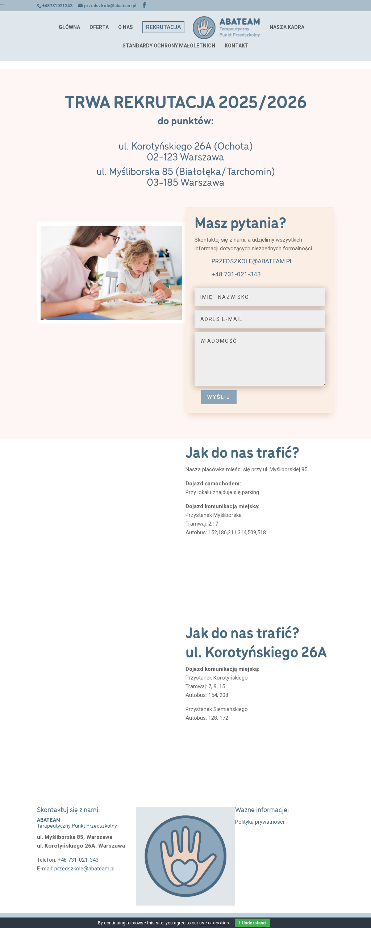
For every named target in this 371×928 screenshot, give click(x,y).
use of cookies (214, 922)
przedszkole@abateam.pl (252, 261)
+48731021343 (57, 5)
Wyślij (218, 397)
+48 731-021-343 (236, 274)
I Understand (252, 922)
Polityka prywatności (259, 822)
